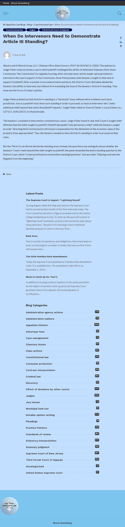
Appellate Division (37, 325)
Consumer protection (39, 363)
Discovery (32, 382)
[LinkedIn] (121, 42)
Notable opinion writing (40, 415)
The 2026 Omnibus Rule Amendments (46, 256)
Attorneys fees (35, 331)
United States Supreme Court (44, 472)
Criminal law (33, 376)
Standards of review (38, 434)
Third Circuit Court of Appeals (55, 30)
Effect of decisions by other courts (47, 389)
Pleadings (32, 421)
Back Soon (32, 236)
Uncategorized (35, 466)
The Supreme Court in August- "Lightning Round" (53, 200)
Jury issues (33, 402)
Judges (32, 30)
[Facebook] (120, 38)
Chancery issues (36, 344)
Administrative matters (40, 318)
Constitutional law (14, 30)
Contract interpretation (40, 370)
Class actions (34, 350)
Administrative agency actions (44, 312)
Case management (37, 338)
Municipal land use (37, 408)
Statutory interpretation (41, 440)
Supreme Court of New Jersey (44, 453)
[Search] (119, 13)
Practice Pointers (36, 427)
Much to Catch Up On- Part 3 (41, 277)
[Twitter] (121, 46)
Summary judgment (38, 447)
